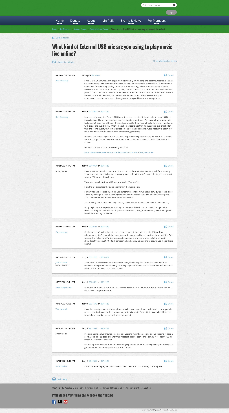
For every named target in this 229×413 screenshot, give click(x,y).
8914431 (93, 111)
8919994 (93, 165)
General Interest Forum (99, 29)
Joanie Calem (61, 262)
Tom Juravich (61, 309)
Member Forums (80, 29)
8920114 (93, 226)
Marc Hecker (61, 366)
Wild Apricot (155, 410)
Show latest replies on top (165, 61)
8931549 (93, 303)
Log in (171, 12)
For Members (65, 29)
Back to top (62, 379)
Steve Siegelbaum (64, 287)
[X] (60, 402)
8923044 (93, 282)
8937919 (93, 328)
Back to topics (62, 37)
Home (54, 29)
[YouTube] (65, 402)
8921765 (93, 257)
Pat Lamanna (61, 232)
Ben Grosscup (62, 80)
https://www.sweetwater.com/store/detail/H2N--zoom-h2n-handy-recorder (118, 152)
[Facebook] (54, 402)
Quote (170, 75)
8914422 (96, 75)
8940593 (93, 361)
